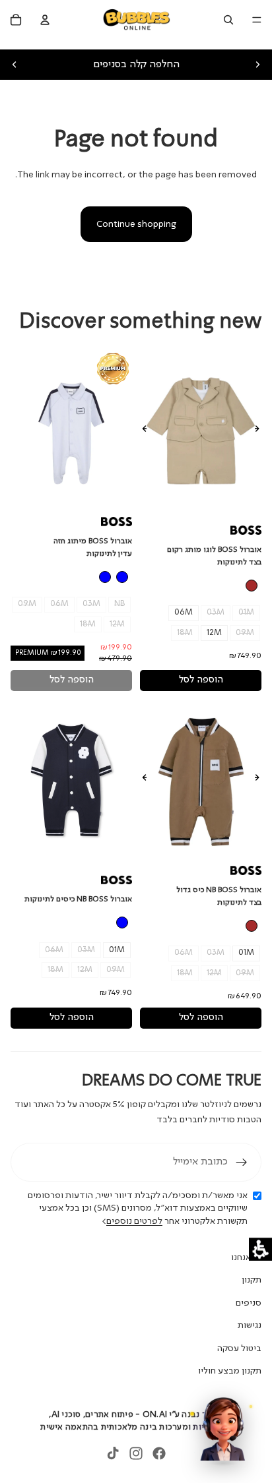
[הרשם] (241, 1162)
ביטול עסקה (239, 1348)
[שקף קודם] (14, 64)
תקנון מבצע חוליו (229, 1371)
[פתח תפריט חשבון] (44, 19)
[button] (260, 1249)
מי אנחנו (246, 1257)
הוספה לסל (201, 680)
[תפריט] (257, 20)
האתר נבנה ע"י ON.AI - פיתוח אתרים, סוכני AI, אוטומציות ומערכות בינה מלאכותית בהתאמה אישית (135, 1421)
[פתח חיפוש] (228, 19)
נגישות (249, 1325)
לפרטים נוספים (134, 1221)
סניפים (248, 1303)
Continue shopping (136, 224)
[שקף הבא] (257, 64)
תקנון (251, 1280)
